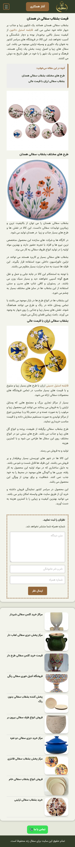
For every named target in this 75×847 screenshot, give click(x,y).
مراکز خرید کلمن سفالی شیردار (26, 614)
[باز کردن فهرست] (6, 6)
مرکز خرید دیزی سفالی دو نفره (26, 738)
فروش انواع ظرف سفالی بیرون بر (25, 717)
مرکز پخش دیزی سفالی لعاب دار (25, 635)
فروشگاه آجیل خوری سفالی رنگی (25, 676)
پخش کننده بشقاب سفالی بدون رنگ (25, 699)
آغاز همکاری (37, 6)
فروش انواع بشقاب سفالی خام (26, 779)
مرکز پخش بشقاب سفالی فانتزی (25, 759)
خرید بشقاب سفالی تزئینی (28, 800)
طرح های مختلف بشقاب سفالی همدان (43, 75)
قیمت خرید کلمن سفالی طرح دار (25, 656)
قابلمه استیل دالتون (21, 30)
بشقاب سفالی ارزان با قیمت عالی (46, 81)
